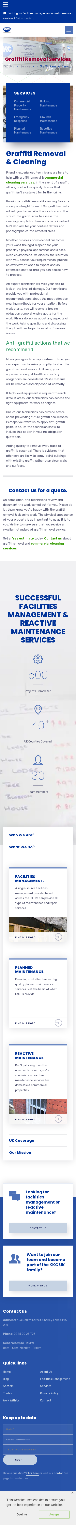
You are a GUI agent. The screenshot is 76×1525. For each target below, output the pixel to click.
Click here (32, 1473)
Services (45, 1386)
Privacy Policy (49, 1393)
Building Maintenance (48, 103)
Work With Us (11, 1400)
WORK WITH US (38, 1285)
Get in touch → (25, 18)
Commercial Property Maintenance (22, 105)
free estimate (22, 538)
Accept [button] (54, 1514)
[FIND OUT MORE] (38, 919)
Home (7, 1372)
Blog (6, 1379)
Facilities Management (55, 1379)
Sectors (8, 1386)
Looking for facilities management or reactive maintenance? (43, 1202)
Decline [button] (22, 1514)
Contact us (53, 538)
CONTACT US (38, 1228)
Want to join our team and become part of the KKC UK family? (46, 1262)
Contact (45, 1400)
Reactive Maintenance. (29, 1055)
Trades (7, 1393)
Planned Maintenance (22, 131)
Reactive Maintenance (48, 131)
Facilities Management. (29, 878)
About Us (46, 1372)
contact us (61, 1473)
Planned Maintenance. (29, 969)
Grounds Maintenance (48, 119)
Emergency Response (21, 119)
